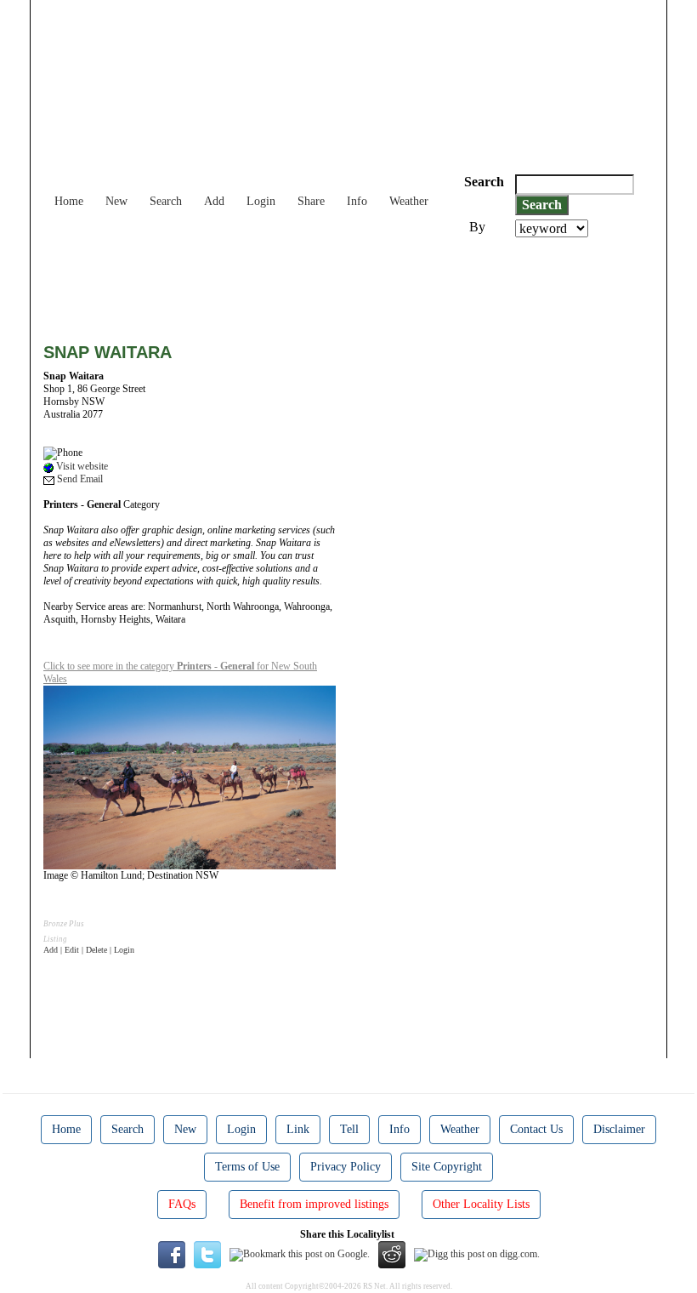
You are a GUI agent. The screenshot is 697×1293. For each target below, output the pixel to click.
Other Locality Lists (481, 1204)
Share (311, 201)
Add (214, 201)
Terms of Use (247, 1166)
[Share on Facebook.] (172, 1254)
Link (297, 1129)
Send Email (78, 479)
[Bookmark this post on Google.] (299, 1254)
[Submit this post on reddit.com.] (392, 1254)
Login (260, 201)
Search (166, 201)
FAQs (182, 1204)
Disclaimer (619, 1129)
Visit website (81, 466)
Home (68, 201)
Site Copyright (446, 1166)
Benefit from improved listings (314, 1204)
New (116, 201)
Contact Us (536, 1129)
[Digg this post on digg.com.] (477, 1254)
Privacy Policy (345, 1166)
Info (357, 201)
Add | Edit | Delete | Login (88, 949)
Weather (408, 201)
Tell (349, 1129)
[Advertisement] (352, 284)
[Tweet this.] (207, 1254)
